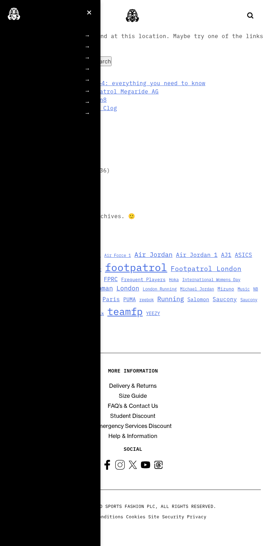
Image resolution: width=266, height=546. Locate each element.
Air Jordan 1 (197, 254)
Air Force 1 (117, 255)
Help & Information (132, 435)
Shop (33, 112)
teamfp (125, 311)
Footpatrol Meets (47, 57)
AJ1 (226, 254)
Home (34, 35)
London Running (160, 289)
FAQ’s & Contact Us (133, 405)
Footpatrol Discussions (54, 46)
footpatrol (136, 266)
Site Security (166, 516)
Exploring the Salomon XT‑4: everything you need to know (111, 83)
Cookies (135, 516)
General (36, 79)
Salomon (198, 299)
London (127, 287)
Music (244, 289)
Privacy (196, 516)
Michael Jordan (197, 289)
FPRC (111, 279)
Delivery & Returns (133, 385)
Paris (111, 299)
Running (170, 298)
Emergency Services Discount (133, 425)
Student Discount (133, 415)
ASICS (243, 254)
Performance (43, 101)
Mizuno (226, 288)
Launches (39, 90)
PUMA (129, 299)
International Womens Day (211, 279)
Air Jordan (153, 254)
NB (255, 289)
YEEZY (153, 313)
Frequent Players (47, 68)
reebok (146, 299)
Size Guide (133, 395)
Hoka (174, 279)
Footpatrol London (206, 268)
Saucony (225, 299)
